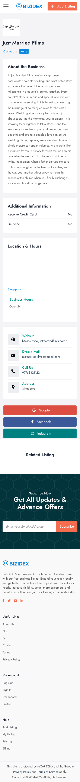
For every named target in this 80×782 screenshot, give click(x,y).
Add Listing (66, 6)
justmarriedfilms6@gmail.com (41, 357)
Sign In (7, 690)
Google (44, 410)
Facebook (43, 421)
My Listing (9, 734)
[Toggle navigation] (6, 6)
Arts (24, 51)
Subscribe (67, 526)
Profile (7, 704)
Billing (6, 748)
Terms (6, 652)
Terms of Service (47, 772)
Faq (5, 638)
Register (8, 683)
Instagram (43, 433)
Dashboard (10, 697)
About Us (8, 624)
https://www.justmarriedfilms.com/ (44, 341)
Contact (7, 645)
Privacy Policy (11, 659)
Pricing (7, 741)
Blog (5, 631)
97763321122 (31, 372)
